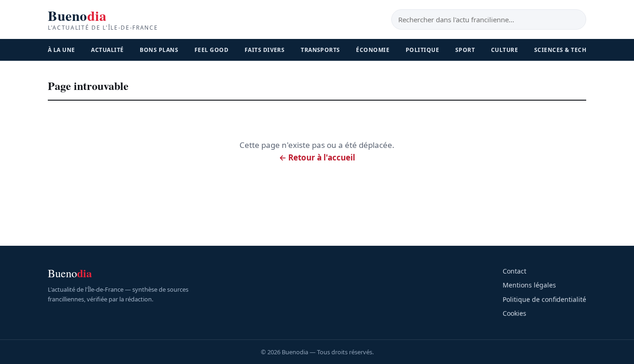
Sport (465, 50)
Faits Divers (265, 50)
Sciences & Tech (560, 50)
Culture (504, 50)
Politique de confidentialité (544, 299)
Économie (372, 50)
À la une (61, 50)
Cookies (514, 313)
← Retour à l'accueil (317, 157)
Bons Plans (159, 50)
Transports (320, 50)
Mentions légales (529, 285)
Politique (422, 50)
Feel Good (211, 50)
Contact (514, 271)
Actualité (107, 50)
